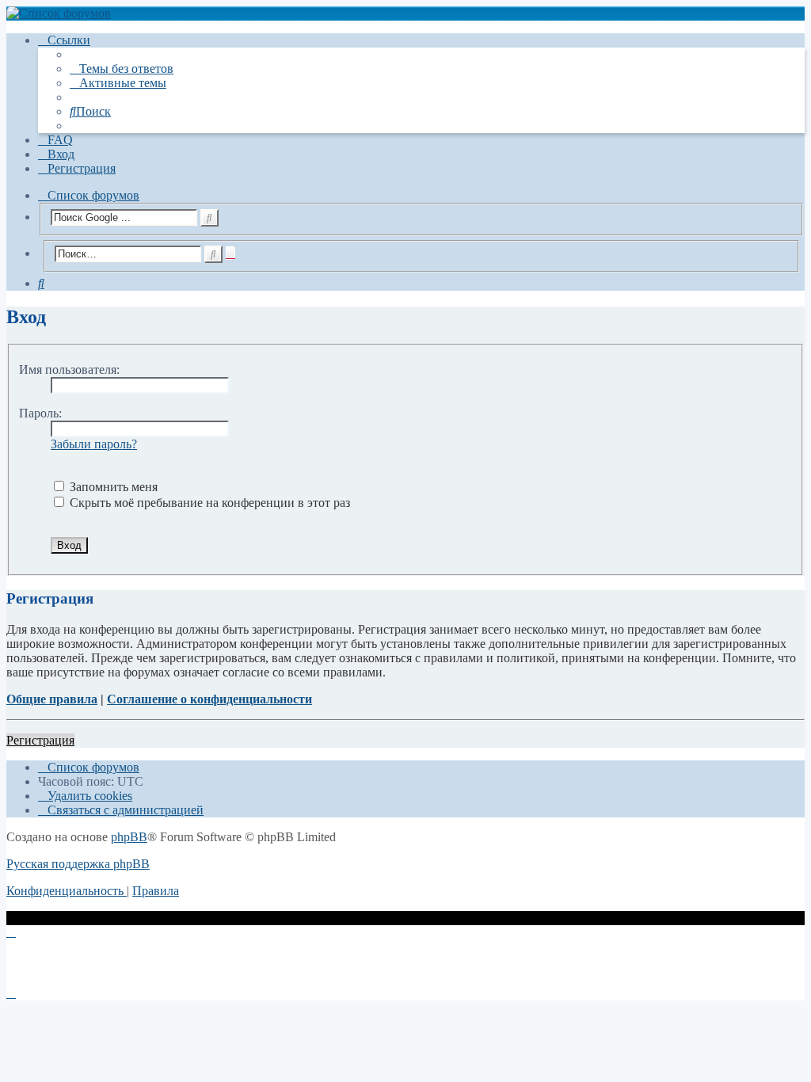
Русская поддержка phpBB (78, 864)
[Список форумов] (405, 13)
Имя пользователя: (69, 369)
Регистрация (40, 740)
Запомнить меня (112, 486)
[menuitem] (121, 68)
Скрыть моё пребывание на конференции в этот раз (208, 502)
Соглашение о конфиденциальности (209, 699)
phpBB (129, 837)
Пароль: (40, 413)
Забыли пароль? (94, 444)
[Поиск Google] (209, 218)
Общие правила (51, 699)
